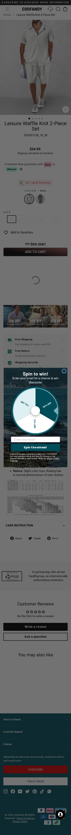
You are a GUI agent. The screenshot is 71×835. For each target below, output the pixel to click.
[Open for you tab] (60, 814)
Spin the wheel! (35, 447)
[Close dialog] (64, 371)
